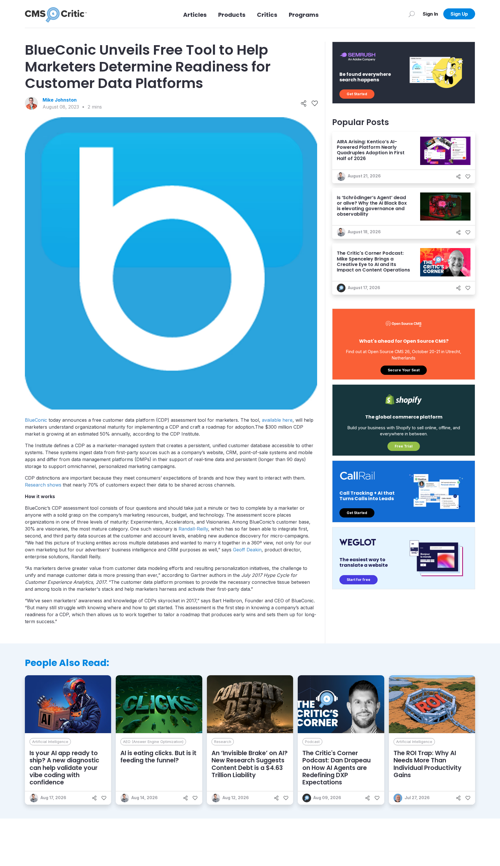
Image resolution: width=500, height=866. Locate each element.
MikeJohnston (60, 100)
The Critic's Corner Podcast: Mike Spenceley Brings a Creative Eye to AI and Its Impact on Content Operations (373, 261)
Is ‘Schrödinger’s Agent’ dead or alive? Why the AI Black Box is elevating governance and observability (372, 206)
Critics (267, 15)
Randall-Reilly (193, 529)
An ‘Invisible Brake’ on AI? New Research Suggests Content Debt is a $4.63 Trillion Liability (250, 764)
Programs (304, 15)
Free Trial (404, 446)
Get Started (357, 94)
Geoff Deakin (247, 550)
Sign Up (459, 14)
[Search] (411, 13)
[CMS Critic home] (56, 14)
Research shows (43, 485)
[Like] (314, 103)
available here (277, 420)
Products (231, 15)
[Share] (304, 103)
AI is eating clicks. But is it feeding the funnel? (158, 756)
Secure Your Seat (404, 370)
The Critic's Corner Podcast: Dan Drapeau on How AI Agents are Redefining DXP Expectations (336, 767)
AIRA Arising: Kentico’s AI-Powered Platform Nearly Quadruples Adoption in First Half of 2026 (371, 150)
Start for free (358, 579)
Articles (195, 15)
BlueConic (36, 420)
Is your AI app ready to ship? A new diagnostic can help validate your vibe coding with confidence (64, 767)
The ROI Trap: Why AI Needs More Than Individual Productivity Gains (428, 764)
